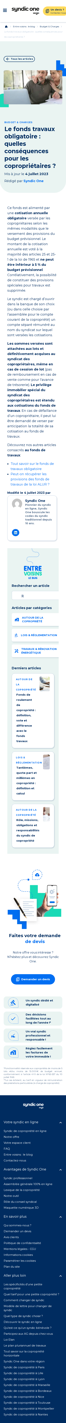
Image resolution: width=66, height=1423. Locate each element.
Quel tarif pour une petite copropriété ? (31, 1294)
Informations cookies (19, 1255)
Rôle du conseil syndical (20, 1201)
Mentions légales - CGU (20, 1249)
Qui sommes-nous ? (17, 1225)
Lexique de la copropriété (22, 1190)
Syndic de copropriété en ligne (25, 1131)
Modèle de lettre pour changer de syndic (28, 1308)
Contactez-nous (15, 1160)
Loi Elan (9, 1339)
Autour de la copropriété (32, 619)
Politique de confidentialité (22, 1243)
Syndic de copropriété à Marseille (27, 1385)
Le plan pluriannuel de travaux (25, 1345)
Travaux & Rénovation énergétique (39, 650)
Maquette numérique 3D (21, 1207)
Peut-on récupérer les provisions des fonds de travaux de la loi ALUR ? (30, 479)
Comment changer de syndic (24, 1300)
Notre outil (11, 1196)
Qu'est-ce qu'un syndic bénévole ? (28, 1328)
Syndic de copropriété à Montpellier (29, 1408)
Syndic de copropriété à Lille (23, 1373)
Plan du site (12, 1266)
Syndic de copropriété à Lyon (24, 1379)
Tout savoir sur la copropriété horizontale (24, 1353)
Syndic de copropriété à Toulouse (27, 1402)
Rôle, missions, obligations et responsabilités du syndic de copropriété (27, 830)
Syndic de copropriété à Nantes (26, 1414)
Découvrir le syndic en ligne (23, 1322)
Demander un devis (17, 1231)
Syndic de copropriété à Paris (24, 1367)
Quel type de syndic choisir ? (23, 1316)
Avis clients (11, 1237)
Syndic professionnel (18, 1178)
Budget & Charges (49, 26)
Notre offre (11, 1137)
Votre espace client (17, 1142)
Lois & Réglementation (39, 635)
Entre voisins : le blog (24, 26)
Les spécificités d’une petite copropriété (23, 1286)
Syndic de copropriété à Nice (24, 1396)
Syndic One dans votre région (24, 1361)
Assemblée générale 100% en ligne (28, 1184)
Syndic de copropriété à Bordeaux (28, 1391)
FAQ (7, 1148)
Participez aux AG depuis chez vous (28, 1333)
